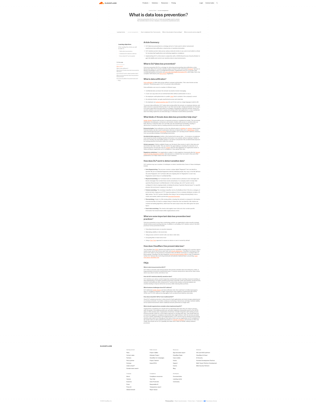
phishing (183, 128)
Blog (174, 368)
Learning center (177, 379)
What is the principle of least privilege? (172, 32)
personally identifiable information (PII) (176, 72)
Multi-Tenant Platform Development (206, 363)
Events (175, 366)
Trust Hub (152, 379)
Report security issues (180, 401)
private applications (176, 251)
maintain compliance (178, 319)
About (128, 376)
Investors (129, 381)
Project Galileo (154, 352)
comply (168, 147)
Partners (128, 358)
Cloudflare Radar (177, 355)
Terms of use (191, 401)
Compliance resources (156, 376)
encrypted (163, 131)
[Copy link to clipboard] (160, 42)
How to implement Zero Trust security (150, 32)
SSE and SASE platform (203, 352)
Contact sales (209, 3)
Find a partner (130, 360)
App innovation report (179, 352)
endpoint (190, 69)
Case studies (176, 358)
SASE (156, 249)
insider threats (157, 290)
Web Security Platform (202, 366)
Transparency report (155, 387)
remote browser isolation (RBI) (178, 254)
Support (175, 363)
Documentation (177, 376)
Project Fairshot (154, 360)
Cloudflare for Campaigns (157, 358)
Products (145, 3)
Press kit (128, 387)
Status (175, 360)
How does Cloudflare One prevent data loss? (127, 78)
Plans (127, 352)
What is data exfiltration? (122, 68)
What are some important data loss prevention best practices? (127, 76)
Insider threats (148, 120)
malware (189, 128)
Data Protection (154, 381)
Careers (128, 379)
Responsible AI (154, 384)
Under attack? (130, 366)
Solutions (155, 3)
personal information (174, 196)
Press (128, 384)
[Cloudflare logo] (108, 3)
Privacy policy (169, 401)
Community (176, 381)
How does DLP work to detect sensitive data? (127, 73)
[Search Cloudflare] (217, 3)
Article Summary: (121, 64)
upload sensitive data (162, 102)
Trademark (199, 401)
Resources (164, 3)
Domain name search (132, 368)
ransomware (191, 130)
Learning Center (152, 10)
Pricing (173, 3)
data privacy (163, 73)
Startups (128, 363)
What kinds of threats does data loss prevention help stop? (128, 71)
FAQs (119, 80)
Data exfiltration (148, 82)
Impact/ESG (153, 363)
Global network (130, 389)
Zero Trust (153, 240)
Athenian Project (154, 355)
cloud (171, 96)
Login (201, 3)
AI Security (199, 358)
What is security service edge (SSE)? (193, 32)
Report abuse (153, 389)
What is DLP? (120, 66)
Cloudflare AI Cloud (201, 355)
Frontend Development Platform (205, 360)
